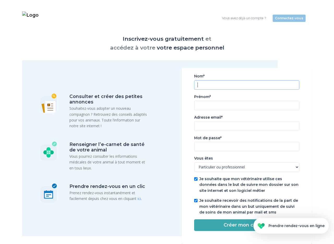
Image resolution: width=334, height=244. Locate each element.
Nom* (199, 76)
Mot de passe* (208, 138)
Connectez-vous (289, 18)
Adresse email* (208, 117)
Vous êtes (203, 158)
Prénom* (202, 96)
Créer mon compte (247, 225)
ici (139, 198)
